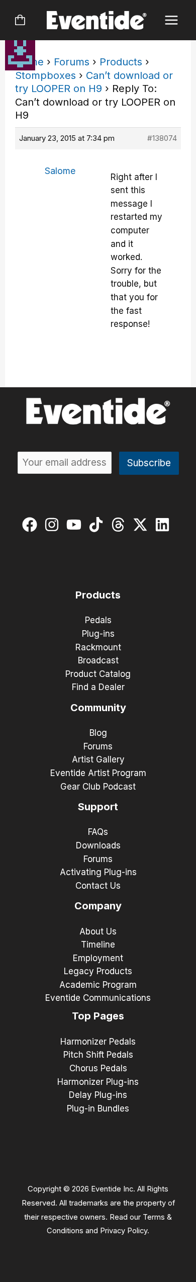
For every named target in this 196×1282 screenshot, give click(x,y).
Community (98, 708)
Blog (98, 733)
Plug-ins (98, 634)
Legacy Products (98, 971)
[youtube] (76, 524)
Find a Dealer (98, 687)
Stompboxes (45, 75)
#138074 (162, 138)
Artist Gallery (98, 759)
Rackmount (98, 647)
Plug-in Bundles (98, 1108)
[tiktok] (98, 524)
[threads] (120, 524)
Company (98, 906)
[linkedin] (164, 524)
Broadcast (98, 660)
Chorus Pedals (98, 1068)
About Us (98, 931)
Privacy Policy (123, 1230)
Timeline (98, 944)
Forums (71, 62)
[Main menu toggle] (171, 20)
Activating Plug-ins (98, 872)
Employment (98, 958)
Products (121, 62)
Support (98, 807)
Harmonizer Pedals (98, 1042)
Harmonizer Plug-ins (98, 1082)
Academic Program (98, 985)
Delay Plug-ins (98, 1095)
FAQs (98, 832)
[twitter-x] (142, 524)
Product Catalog (98, 674)
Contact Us (98, 886)
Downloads (98, 845)
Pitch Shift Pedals (98, 1055)
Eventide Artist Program (98, 773)
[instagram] (54, 524)
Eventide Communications (98, 998)
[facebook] (32, 524)
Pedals (98, 620)
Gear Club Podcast (98, 787)
